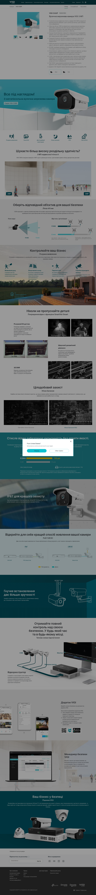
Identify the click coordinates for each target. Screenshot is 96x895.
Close (71, 441)
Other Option (59, 451)
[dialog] (48, 447)
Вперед (36, 451)
